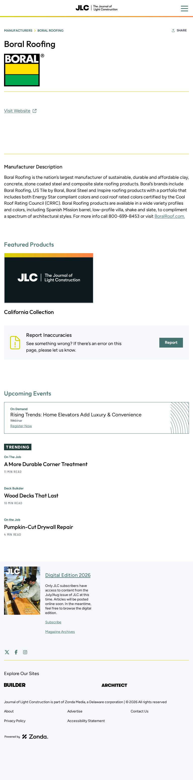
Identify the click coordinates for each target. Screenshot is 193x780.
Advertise (74, 711)
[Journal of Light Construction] (96, 8)
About (9, 711)
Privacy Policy (14, 721)
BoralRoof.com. (170, 216)
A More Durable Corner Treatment (45, 464)
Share (182, 30)
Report (171, 342)
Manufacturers (18, 30)
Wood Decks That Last (31, 495)
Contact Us (140, 711)
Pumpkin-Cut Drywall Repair (38, 526)
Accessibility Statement (86, 721)
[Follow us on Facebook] (16, 652)
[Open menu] (184, 9)
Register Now (21, 426)
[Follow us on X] (7, 652)
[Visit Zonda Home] (26, 736)
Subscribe (53, 622)
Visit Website (17, 111)
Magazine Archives (60, 632)
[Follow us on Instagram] (25, 652)
